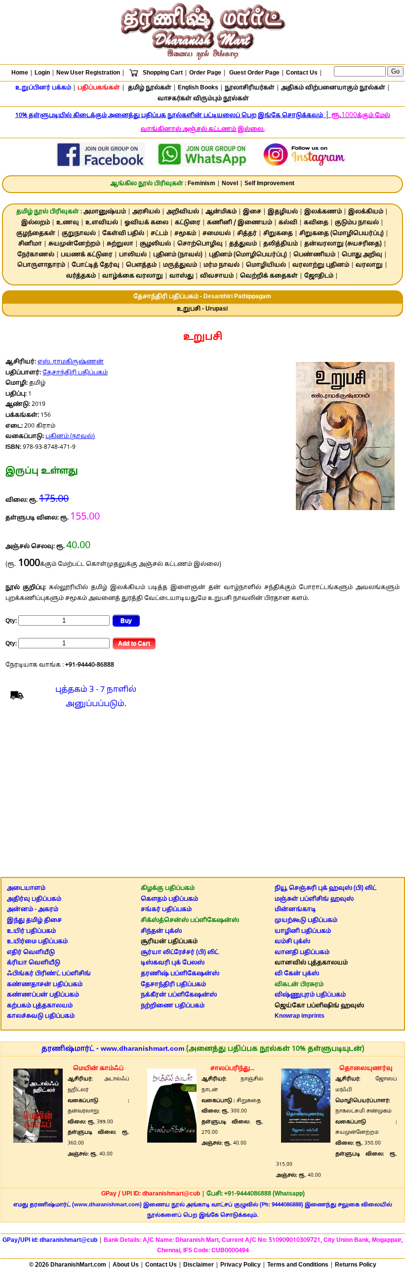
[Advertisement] (203, 796)
